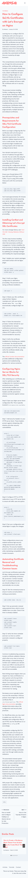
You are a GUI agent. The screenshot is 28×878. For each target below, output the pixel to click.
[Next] (24, 846)
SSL (4, 802)
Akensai (6, 29)
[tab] (12, 855)
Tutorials (5, 11)
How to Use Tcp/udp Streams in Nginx (21, 813)
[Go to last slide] (4, 846)
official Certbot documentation (14, 357)
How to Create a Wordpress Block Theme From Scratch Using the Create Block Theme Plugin (14, 843)
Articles (5, 867)
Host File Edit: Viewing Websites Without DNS (13, 232)
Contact (18, 867)
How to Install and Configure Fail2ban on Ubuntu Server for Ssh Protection (6, 816)
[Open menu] (24, 3)
